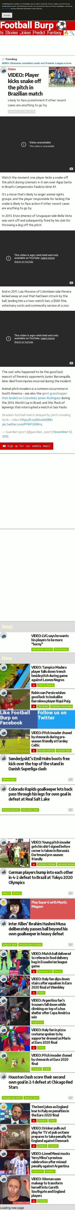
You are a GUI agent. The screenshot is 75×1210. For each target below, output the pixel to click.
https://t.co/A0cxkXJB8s (36, 420)
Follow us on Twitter (52, 716)
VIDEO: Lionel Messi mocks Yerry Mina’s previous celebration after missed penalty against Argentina (50, 1159)
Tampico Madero (46, 685)
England (36, 1069)
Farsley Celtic (46, 750)
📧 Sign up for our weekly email (26, 446)
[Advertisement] (37, 45)
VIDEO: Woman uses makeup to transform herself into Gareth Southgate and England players (48, 1187)
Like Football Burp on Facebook (15, 718)
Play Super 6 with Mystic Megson (49, 904)
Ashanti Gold (9, 944)
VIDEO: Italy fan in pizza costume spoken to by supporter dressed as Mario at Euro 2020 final (50, 1036)
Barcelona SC (45, 971)
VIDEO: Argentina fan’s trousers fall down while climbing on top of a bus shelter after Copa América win (50, 1008)
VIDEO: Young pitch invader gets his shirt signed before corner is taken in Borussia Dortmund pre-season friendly (50, 850)
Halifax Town (63, 750)
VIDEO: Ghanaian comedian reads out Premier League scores (37, 63)
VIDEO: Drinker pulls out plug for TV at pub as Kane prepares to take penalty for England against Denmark (51, 1134)
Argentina (37, 1022)
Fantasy (54, 32)
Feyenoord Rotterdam (61, 706)
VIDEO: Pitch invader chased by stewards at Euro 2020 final (51, 1059)
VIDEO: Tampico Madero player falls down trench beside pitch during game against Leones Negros (49, 673)
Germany (16, 893)
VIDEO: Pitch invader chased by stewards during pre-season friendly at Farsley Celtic (51, 738)
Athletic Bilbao (47, 864)
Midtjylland (61, 649)
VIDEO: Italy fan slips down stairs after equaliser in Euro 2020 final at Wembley (51, 983)
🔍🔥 (69, 33)
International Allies (30, 944)
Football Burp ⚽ (33, 25)
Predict (39, 32)
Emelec (58, 971)
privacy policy (6, 9)
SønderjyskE (9, 779)
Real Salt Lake (30, 810)
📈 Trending (9, 59)
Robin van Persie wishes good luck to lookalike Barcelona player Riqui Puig (50, 696)
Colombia (50, 1171)
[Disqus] (37, 574)
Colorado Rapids (11, 810)
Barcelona (43, 706)
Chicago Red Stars (12, 1098)
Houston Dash (31, 1098)
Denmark (42, 1146)
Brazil (6, 893)
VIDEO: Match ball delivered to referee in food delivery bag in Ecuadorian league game (51, 959)
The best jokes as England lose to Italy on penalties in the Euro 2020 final (50, 1110)
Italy (41, 993)
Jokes (25, 32)
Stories (12, 32)
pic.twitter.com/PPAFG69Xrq (22, 424)
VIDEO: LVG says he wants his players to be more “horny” (49, 639)
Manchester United (42, 649)
